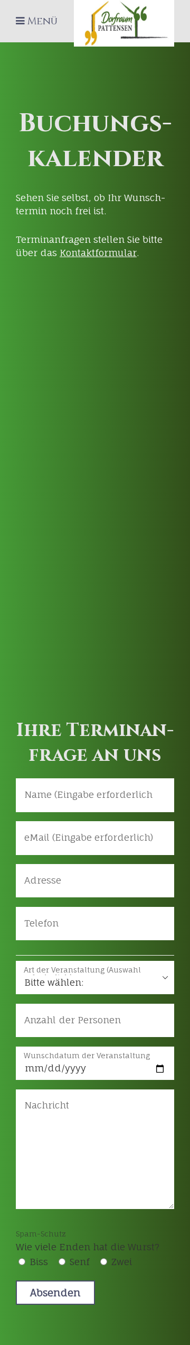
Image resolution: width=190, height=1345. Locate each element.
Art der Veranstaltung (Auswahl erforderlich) (82, 970)
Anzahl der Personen (64, 1013)
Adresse (38, 873)
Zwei (121, 1261)
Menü (42, 21)
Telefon (38, 916)
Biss (39, 1261)
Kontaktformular (98, 252)
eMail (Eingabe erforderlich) (77, 830)
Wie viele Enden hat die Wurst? (87, 1240)
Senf (80, 1261)
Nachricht (43, 1099)
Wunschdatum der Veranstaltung (87, 1056)
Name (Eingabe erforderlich (77, 788)
